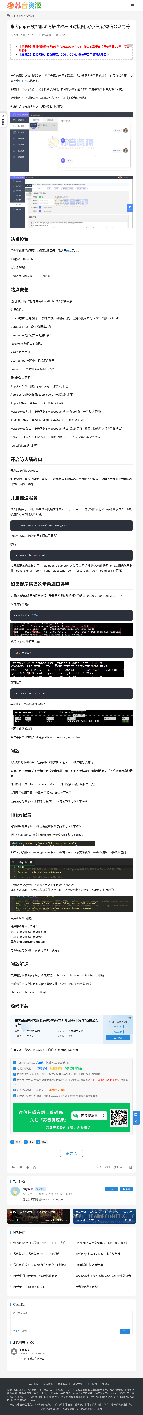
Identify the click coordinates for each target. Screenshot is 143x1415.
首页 (9, 15)
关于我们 (92, 1384)
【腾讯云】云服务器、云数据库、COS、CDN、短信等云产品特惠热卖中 (64, 54)
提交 (125, 1331)
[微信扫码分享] (13, 1167)
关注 (113, 1189)
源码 (21, 80)
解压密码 (57, 1068)
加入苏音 (77, 1384)
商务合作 (62, 1384)
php (68, 250)
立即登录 (118, 1037)
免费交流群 (58, 1089)
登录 (15, 1331)
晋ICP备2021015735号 (89, 1408)
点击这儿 (41, 1062)
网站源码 (47, 34)
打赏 (117, 1166)
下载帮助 (42, 1068)
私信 (128, 1189)
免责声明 (33, 1384)
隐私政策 (48, 1384)
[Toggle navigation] (132, 5)
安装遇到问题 (74, 1068)
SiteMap (106, 1384)
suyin (34, 1189)
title (31, 1141)
